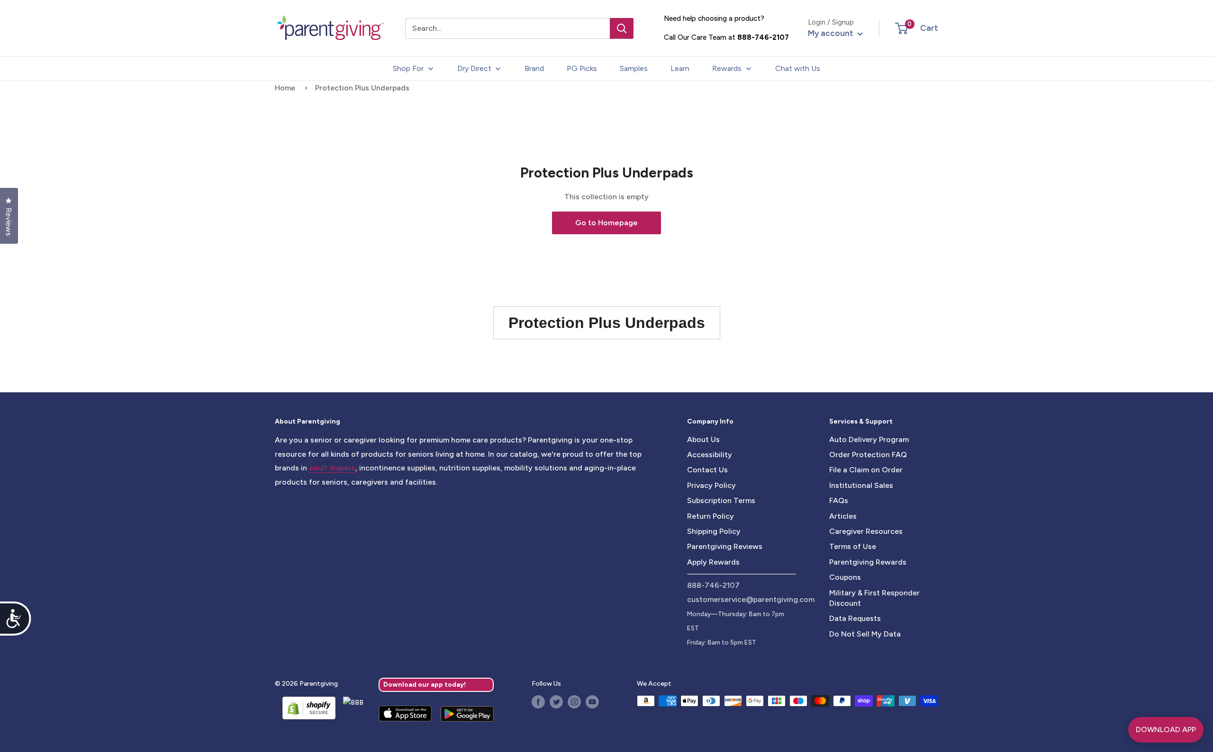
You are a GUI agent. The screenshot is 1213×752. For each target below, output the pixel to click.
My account (831, 33)
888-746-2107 (763, 37)
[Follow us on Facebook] (538, 701)
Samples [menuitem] (634, 68)
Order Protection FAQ (868, 454)
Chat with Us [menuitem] (797, 68)
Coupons (845, 577)
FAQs (838, 500)
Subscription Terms (721, 500)
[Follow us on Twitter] (556, 701)
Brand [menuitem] (534, 68)
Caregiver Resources (866, 531)
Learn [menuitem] (679, 68)
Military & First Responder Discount (874, 598)
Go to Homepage (606, 222)
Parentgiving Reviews (724, 546)
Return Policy (710, 516)
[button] (901, 28)
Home (285, 87)
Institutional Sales (861, 485)
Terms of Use (852, 546)
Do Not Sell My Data (865, 633)
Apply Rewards (713, 561)
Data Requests (855, 618)
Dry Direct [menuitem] (474, 68)
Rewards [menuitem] (727, 68)
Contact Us (707, 469)
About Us (703, 439)
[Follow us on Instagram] (574, 701)
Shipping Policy (714, 531)
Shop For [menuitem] (408, 68)
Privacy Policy (711, 485)
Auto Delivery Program (869, 439)
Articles (843, 516)
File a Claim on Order (866, 469)
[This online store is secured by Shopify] (305, 708)
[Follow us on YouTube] (592, 701)
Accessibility (709, 454)
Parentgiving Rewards (867, 561)
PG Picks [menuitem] (582, 68)
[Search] (622, 28)
